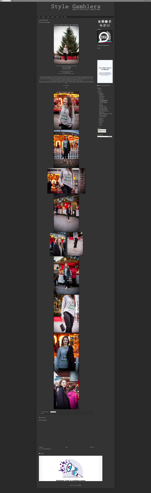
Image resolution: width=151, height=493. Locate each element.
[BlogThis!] (52, 412)
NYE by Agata (101, 97)
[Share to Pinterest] (55, 412)
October (100, 119)
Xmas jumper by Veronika (103, 108)
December (101, 93)
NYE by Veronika (102, 96)
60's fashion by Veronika (103, 115)
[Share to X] (53, 412)
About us (43, 16)
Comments (100, 131)
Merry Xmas (101, 105)
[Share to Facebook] (54, 412)
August (100, 122)
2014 (99, 92)
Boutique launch (101, 112)
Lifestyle (57, 16)
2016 (99, 89)
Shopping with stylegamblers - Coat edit (105, 113)
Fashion (52, 16)
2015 (99, 91)
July (100, 123)
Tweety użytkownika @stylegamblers (103, 45)
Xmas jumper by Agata (102, 106)
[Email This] (50, 412)
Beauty (65, 16)
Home (39, 16)
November (101, 118)
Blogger (80, 485)
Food (62, 16)
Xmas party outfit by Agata (103, 109)
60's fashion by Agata (102, 116)
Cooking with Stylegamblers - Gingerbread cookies (103, 101)
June (100, 125)
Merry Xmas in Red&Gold (103, 102)
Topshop (69, 66)
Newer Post (41, 447)
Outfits (48, 16)
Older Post (91, 447)
